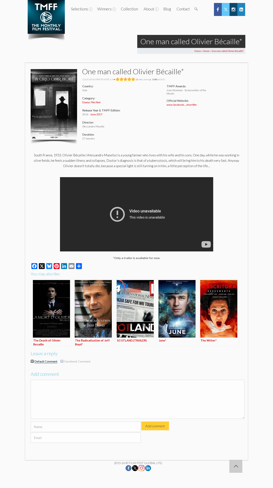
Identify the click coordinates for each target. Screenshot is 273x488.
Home (197, 51)
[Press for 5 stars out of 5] (133, 79)
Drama (86, 102)
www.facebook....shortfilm (182, 104)
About (149, 8)
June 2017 (96, 114)
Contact (183, 8)
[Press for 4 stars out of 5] (129, 79)
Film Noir (96, 102)
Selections (79, 8)
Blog (167, 8)
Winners (104, 8)
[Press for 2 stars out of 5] (122, 79)
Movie (206, 51)
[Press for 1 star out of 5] (118, 79)
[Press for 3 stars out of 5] (125, 79)
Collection (129, 8)
